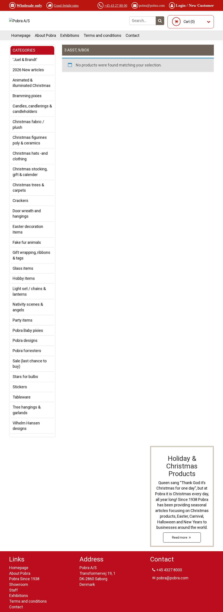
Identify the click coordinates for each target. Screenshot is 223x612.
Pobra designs (25, 340)
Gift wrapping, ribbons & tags (31, 255)
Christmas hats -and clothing (30, 156)
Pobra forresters (27, 350)
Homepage (20, 35)
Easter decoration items (28, 229)
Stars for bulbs (25, 376)
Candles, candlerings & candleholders (32, 109)
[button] (160, 20)
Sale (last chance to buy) (30, 364)
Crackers (20, 200)
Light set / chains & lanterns (29, 291)
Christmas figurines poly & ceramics (30, 140)
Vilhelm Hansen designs (26, 426)
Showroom (18, 584)
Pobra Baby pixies (28, 330)
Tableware (21, 397)
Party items (22, 320)
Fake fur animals (27, 242)
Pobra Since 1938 (24, 578)
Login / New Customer (195, 5)
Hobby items (24, 278)
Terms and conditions (102, 35)
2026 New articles (28, 70)
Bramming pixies (27, 95)
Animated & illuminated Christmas (32, 83)
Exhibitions (69, 35)
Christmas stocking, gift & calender (30, 172)
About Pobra (45, 35)
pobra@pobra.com (152, 5)
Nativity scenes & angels (28, 307)
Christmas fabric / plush (28, 124)
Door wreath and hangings (27, 214)
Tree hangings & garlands (27, 410)
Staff (13, 590)
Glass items (23, 268)
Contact (132, 35)
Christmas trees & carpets (28, 188)
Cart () (189, 22)
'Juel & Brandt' (25, 59)
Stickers (20, 387)
